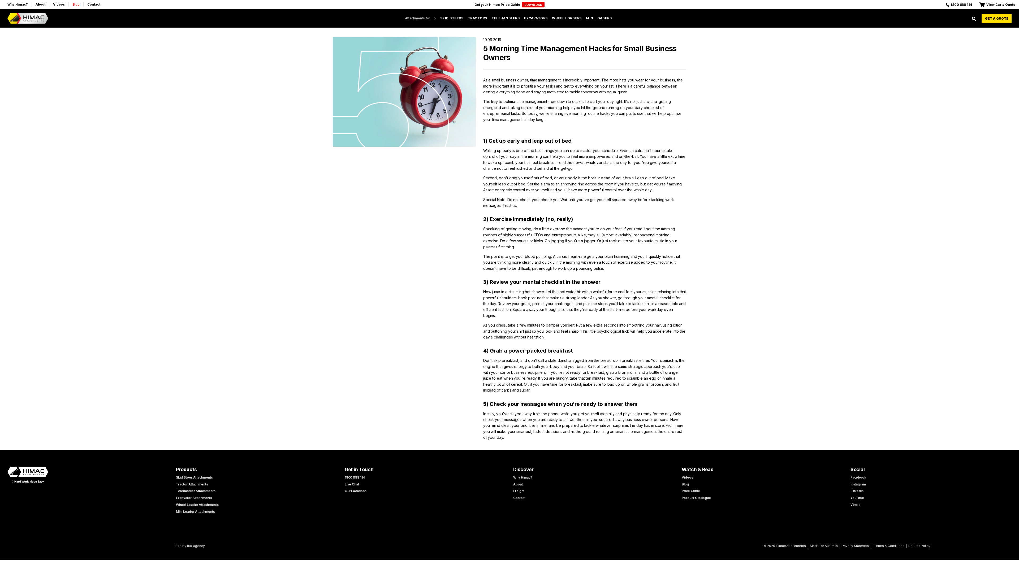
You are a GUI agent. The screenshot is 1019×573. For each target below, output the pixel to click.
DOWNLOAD (533, 5)
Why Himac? (17, 4)
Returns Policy (919, 546)
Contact (93, 4)
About (40, 4)
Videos (59, 4)
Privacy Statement (856, 546)
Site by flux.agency (190, 546)
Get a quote (996, 18)
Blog (76, 4)
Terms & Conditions (889, 546)
